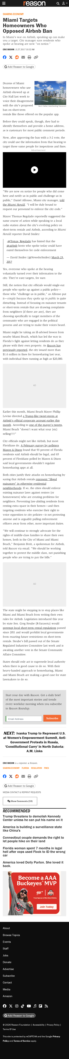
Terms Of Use (9, 1029)
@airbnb (12, 245)
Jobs (5, 955)
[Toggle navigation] (4, 3)
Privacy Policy (53, 1024)
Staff (5, 948)
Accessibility (38, 1024)
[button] (65, 3)
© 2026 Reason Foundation (16, 1024)
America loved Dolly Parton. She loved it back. (33, 864)
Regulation (36, 768)
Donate (7, 962)
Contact (7, 982)
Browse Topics (11, 935)
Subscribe (52, 718)
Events (7, 941)
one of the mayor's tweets (45, 425)
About (6, 928)
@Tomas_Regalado (19, 241)
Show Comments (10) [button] (21, 801)
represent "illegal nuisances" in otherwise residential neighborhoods (30, 484)
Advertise (8, 969)
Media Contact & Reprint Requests (22, 792)
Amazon (7, 996)
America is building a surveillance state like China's (32, 829)
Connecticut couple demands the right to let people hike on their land (33, 839)
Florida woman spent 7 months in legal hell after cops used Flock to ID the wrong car (34, 851)
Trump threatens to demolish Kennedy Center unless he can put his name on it (33, 818)
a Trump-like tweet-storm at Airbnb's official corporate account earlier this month (31, 420)
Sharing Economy (13, 14)
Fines (46, 768)
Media (6, 989)
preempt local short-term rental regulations (29, 628)
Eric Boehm (8, 49)
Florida (25, 768)
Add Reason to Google (20, 66)
